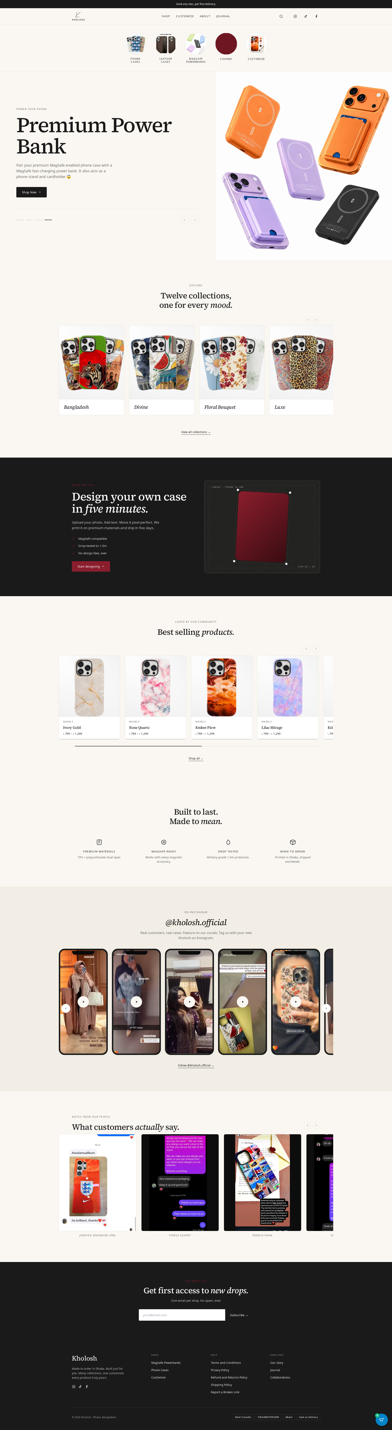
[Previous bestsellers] (306, 649)
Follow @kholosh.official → (196, 1065)
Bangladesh (76, 407)
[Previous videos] (65, 1008)
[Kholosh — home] (78, 16)
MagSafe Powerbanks (166, 1363)
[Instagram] (295, 16)
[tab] (20, 220)
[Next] (316, 320)
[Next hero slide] (194, 220)
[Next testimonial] (316, 1125)
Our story (276, 1363)
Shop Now (29, 192)
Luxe (280, 407)
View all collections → (196, 432)
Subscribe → (239, 1315)
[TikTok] (306, 16)
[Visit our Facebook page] (316, 16)
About (205, 16)
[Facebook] (87, 1387)
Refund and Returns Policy (229, 1377)
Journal (223, 16)
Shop (166, 16)
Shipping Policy (221, 1385)
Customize (185, 16)
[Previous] (307, 320)
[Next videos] (326, 1008)
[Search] (281, 16)
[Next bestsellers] (316, 649)
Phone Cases (160, 1370)
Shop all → (196, 758)
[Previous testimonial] (307, 1125)
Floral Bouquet (220, 407)
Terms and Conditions (226, 1363)
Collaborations (280, 1377)
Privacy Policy (220, 1370)
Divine (141, 407)
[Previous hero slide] (184, 220)
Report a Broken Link (225, 1392)
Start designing (89, 566)
